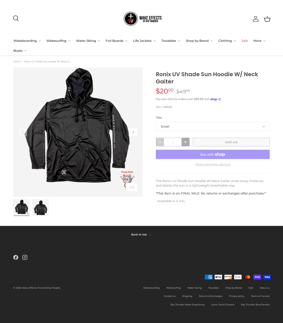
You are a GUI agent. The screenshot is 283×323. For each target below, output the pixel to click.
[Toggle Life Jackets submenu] (154, 40)
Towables (168, 41)
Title (159, 117)
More (257, 41)
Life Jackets (142, 41)
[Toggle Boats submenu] (25, 50)
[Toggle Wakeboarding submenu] (39, 40)
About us (265, 287)
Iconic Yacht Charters (223, 304)
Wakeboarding (25, 41)
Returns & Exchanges (211, 296)
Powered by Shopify (48, 287)
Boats (18, 51)
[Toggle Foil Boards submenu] (126, 40)
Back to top (139, 234)
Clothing (225, 41)
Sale (245, 41)
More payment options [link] (212, 164)
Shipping (187, 296)
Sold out (231, 142)
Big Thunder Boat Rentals (255, 304)
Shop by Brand (197, 41)
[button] (267, 18)
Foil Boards (114, 41)
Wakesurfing (56, 41)
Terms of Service (260, 296)
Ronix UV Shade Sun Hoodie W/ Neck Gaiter (47, 61)
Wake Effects (29, 287)
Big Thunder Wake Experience (188, 304)
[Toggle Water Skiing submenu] (98, 40)
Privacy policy (236, 296)
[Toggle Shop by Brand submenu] (211, 40)
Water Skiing (86, 41)
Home (17, 61)
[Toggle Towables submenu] (179, 40)
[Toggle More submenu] (264, 40)
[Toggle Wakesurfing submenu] (69, 40)
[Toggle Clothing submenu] (234, 40)
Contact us (169, 296)
